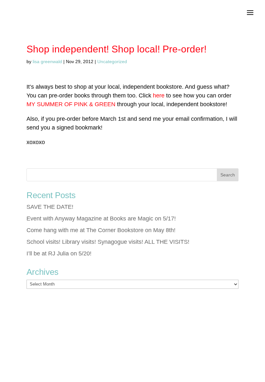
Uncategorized (112, 61)
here (158, 95)
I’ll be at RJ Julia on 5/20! (58, 253)
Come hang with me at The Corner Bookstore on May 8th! (100, 230)
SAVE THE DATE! (49, 207)
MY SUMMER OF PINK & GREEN (70, 104)
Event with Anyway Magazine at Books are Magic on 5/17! (101, 218)
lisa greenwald (47, 61)
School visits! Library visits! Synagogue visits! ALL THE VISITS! (107, 242)
